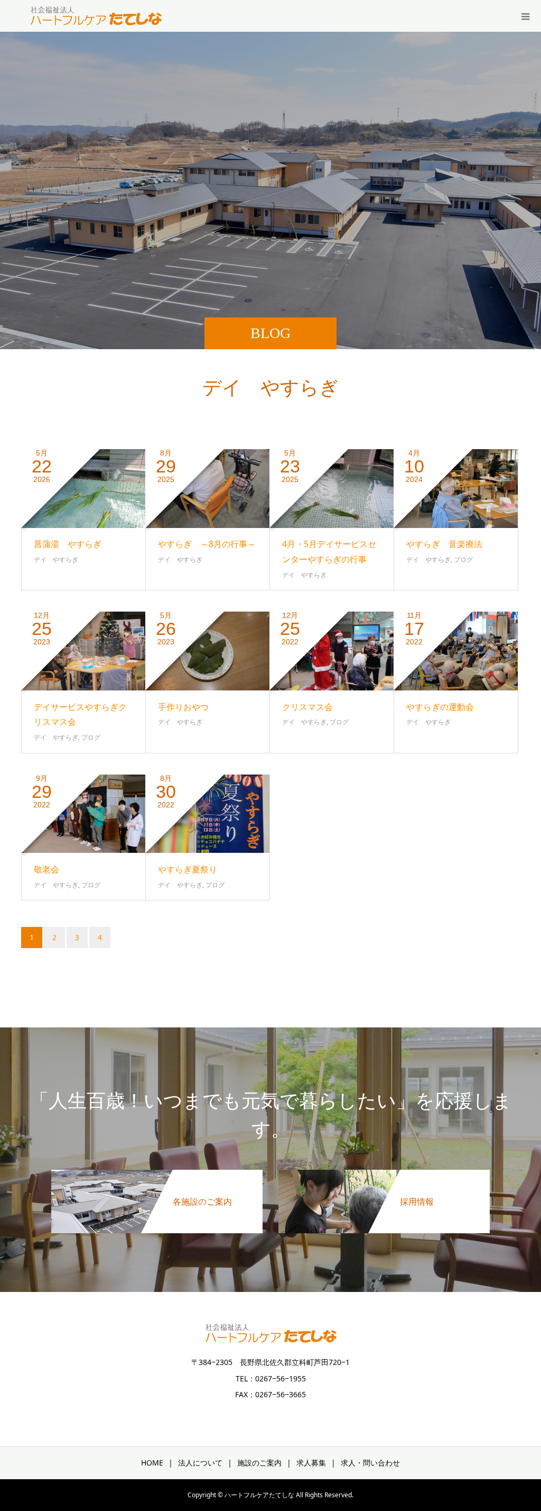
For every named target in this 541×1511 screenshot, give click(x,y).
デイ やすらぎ (56, 559)
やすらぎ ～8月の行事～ (207, 544)
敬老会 (46, 869)
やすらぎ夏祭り (187, 869)
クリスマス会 (307, 707)
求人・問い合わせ (370, 1463)
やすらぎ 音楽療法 (444, 544)
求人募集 (311, 1463)
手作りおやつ (183, 707)
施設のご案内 (259, 1463)
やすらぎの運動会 (444, 707)
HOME (152, 1463)
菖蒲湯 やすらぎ (67, 544)
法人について (200, 1463)
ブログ (463, 559)
